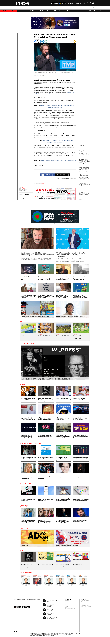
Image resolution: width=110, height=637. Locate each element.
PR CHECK (60, 8)
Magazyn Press (27, 343)
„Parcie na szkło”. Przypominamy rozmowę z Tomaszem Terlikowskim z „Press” (44, 522)
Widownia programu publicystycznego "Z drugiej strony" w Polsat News (80, 418)
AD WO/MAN (25, 545)
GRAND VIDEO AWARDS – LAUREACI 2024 (67, 545)
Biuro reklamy (68, 603)
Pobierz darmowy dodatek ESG (46, 564)
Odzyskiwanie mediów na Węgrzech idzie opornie (35, 316)
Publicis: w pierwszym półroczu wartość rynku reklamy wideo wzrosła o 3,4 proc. (80, 459)
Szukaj (91, 8)
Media (22, 384)
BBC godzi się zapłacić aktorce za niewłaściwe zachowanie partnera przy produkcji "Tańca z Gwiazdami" (84, 161)
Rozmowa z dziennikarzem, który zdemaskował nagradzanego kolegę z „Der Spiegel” (80, 522)
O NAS (66, 8)
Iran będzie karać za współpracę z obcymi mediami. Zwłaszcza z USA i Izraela (63, 436)
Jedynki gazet (26, 572)
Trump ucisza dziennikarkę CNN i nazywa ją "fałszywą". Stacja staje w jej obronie (62, 278)
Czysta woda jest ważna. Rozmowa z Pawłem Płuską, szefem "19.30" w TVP (62, 521)
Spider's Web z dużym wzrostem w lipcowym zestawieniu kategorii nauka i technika (28, 437)
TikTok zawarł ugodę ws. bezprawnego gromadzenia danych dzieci (28, 499)
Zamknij (78, 633)
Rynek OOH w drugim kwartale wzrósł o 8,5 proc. (45, 458)
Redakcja (67, 600)
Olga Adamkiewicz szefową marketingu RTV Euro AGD (62, 476)
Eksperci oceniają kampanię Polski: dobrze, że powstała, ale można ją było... (46, 477)
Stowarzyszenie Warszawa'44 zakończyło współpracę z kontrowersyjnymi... (28, 459)
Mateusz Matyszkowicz (46, 170)
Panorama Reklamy (85, 605)
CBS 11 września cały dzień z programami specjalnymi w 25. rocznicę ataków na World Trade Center (84, 168)
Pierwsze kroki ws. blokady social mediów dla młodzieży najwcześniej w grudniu (63, 499)
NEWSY (18, 8)
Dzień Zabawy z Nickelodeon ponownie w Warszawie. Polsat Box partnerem (84, 194)
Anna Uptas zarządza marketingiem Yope (78, 476)
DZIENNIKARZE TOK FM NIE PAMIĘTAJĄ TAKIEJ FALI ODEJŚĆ (42, 379)
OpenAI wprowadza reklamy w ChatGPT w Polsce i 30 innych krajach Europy (45, 499)
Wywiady (24, 506)
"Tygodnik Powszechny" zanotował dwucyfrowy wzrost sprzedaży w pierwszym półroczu (46, 278)
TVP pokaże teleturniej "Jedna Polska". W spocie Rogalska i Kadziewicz (28, 296)
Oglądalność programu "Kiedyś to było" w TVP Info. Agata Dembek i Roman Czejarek (84, 179)
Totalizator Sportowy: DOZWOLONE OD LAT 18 (26, 336)
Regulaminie (52, 635)
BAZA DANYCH (47, 8)
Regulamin (67, 607)
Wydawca (67, 601)
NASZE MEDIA (32, 8)
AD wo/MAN (83, 603)
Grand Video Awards (86, 606)
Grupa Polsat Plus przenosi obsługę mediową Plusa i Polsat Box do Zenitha (46, 296)
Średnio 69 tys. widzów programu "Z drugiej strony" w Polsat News (84, 184)
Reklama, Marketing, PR (31, 443)
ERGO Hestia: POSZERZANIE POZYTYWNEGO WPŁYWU (62, 336)
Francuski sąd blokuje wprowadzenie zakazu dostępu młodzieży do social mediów (81, 499)
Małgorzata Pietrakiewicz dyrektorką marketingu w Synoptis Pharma (27, 477)
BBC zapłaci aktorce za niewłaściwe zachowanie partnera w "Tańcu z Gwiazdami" (62, 297)
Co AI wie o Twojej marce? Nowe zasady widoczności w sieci (28, 278)
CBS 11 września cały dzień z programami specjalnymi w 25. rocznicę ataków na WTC (63, 400)
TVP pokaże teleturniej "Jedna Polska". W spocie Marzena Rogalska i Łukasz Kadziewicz (84, 155)
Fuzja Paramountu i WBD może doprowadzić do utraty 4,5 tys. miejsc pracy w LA (63, 418)
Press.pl (83, 601)
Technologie (26, 484)
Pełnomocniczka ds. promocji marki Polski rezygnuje (70, 316)
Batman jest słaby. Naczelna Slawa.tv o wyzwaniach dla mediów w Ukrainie (28, 521)
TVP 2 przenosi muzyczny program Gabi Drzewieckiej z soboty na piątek (84, 189)
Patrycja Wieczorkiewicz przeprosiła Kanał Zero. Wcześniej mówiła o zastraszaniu (79, 400)
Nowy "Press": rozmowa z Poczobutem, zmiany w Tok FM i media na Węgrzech (46, 400)
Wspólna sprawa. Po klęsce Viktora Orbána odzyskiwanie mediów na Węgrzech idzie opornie (84, 173)
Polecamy (24, 550)
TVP (40, 170)
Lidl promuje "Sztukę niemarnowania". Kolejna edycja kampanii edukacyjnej (80, 296)
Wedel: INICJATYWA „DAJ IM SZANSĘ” (45, 336)
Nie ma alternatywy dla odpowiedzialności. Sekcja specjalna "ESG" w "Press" (62, 459)
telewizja (37, 170)
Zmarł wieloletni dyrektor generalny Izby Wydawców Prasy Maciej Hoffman (79, 278)
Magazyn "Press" (85, 600)
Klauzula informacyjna (70, 608)
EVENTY (25, 8)
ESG (54, 8)
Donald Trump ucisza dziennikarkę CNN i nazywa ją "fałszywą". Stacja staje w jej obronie (84, 149)
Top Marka (83, 604)
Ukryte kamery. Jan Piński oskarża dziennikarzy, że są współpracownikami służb (37, 254)
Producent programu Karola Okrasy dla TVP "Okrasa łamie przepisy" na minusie (28, 400)
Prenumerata (68, 604)
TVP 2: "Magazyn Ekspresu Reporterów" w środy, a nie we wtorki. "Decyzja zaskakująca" (70, 255)
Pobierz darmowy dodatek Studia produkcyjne (62, 565)
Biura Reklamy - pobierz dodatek (79, 565)
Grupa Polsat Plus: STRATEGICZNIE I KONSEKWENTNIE (77, 337)
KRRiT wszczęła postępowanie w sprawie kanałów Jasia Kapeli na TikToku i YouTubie (28, 418)
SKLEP (39, 8)
